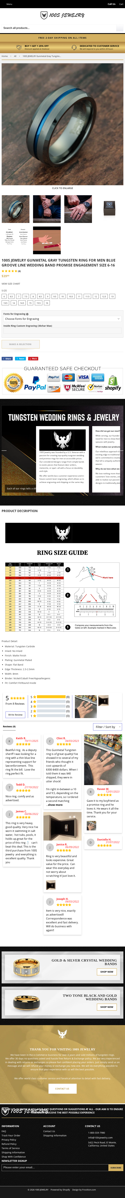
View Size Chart (11, 283)
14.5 (22, 303)
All (15, 56)
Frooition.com (89, 1189)
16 (47, 303)
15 (30, 303)
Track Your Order (11, 1135)
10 (62, 296)
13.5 (5, 303)
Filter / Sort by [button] (105, 726)
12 (96, 296)
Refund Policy (9, 1143)
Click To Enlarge (62, 188)
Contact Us (49, 1131)
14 (14, 303)
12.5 (104, 296)
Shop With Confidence (14, 1156)
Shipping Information (13, 1152)
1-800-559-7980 (96, 1132)
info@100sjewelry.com (100, 1137)
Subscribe (116, 1167)
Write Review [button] (15, 714)
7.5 (25, 296)
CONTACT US (62, 1088)
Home (5, 56)
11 (79, 296)
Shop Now (106, 971)
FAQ (4, 1131)
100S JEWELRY (41, 1189)
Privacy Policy (9, 1139)
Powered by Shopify (60, 1189)
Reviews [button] (9, 726)
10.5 (71, 296)
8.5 (40, 296)
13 (112, 296)
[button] (11, 271)
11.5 (87, 296)
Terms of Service (11, 1148)
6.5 (11, 296)
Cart (121, 4)
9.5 (54, 296)
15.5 (39, 303)
